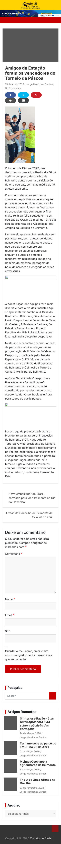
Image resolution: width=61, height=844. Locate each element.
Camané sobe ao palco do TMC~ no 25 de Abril (38, 745)
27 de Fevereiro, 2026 (32, 787)
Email (9, 615)
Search (52, 696)
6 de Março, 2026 (30, 751)
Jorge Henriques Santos (39, 84)
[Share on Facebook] (10, 95)
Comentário (13, 553)
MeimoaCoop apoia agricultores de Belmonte (38, 763)
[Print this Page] (10, 100)
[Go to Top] (55, 828)
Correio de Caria (40, 838)
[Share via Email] (23, 100)
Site (7, 631)
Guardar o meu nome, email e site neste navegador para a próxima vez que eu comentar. (28, 655)
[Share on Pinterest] (36, 95)
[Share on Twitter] (23, 95)
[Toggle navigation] (6, 20)
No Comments (13, 88)
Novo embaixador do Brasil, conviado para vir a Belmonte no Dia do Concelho (31, 498)
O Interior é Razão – (37, 724)
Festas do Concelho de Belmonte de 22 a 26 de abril (29, 515)
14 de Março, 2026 (30, 733)
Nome (10, 599)
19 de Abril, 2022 (14, 84)
